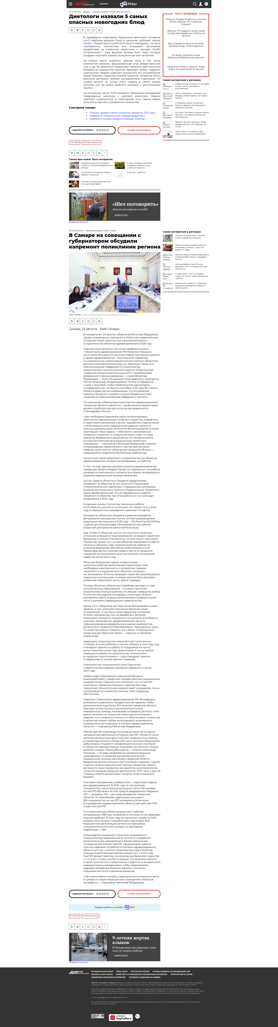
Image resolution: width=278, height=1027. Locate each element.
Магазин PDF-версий (140, 971)
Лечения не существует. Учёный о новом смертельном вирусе (190, 236)
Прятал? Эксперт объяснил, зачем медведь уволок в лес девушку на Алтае (190, 124)
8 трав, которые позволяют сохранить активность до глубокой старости (139, 165)
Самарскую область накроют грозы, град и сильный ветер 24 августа (186, 68)
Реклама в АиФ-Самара (102, 974)
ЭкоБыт (88, 43)
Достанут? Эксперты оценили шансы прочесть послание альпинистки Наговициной (192, 114)
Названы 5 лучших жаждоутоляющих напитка (117, 118)
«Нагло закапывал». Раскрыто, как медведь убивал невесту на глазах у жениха (191, 95)
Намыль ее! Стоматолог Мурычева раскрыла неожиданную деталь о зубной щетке (190, 285)
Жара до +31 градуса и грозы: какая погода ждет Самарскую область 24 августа (186, 33)
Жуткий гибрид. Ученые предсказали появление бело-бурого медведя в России (192, 257)
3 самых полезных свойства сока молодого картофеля (96, 183)
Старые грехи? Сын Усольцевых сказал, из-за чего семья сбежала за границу (191, 276)
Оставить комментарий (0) (139, 130)
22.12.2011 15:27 (75, 12)
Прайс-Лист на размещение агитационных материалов (141, 974)
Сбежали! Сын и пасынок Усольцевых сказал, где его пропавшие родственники (192, 86)
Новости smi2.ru (78, 222)
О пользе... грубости (136, 172)
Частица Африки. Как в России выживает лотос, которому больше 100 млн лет (191, 266)
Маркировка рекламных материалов (108, 977)
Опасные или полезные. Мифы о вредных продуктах (96, 173)
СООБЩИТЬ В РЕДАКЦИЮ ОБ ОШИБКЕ (144, 977)
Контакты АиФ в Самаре (181, 974)
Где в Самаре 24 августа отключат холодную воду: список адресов (186, 44)
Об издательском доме (102, 971)
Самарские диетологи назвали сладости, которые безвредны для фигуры (97, 165)
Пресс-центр (121, 971)
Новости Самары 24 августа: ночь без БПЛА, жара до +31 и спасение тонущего (186, 21)
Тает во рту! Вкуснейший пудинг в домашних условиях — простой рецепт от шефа (190, 247)
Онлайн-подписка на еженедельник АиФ (171, 971)
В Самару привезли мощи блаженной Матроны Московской (186, 56)
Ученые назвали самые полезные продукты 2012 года (121, 112)
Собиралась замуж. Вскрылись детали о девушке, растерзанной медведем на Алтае (190, 105)
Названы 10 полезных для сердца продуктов (116, 115)
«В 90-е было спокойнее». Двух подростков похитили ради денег (190, 132)
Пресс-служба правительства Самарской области (105, 314)
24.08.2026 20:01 (76, 231)
